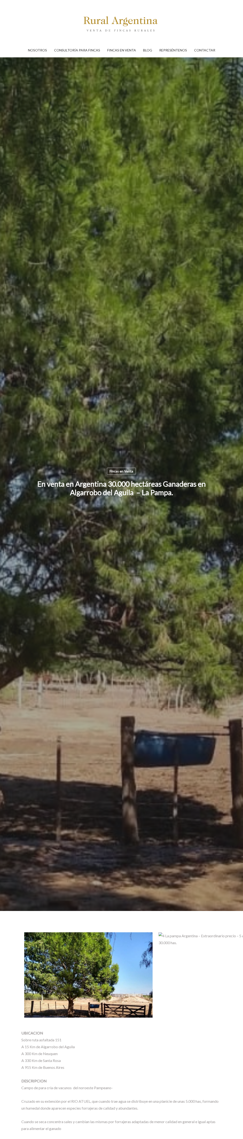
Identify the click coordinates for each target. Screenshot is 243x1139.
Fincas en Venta (121, 471)
